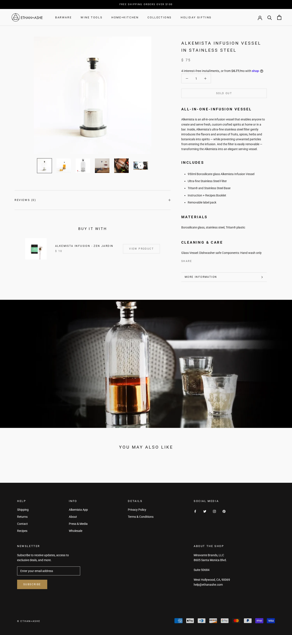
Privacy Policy (137, 509)
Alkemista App (78, 509)
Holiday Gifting (196, 17)
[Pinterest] (207, 260)
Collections (159, 17)
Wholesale (75, 531)
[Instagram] (214, 511)
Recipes (22, 531)
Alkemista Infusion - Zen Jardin (84, 245)
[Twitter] (201, 260)
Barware (63, 17)
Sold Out (224, 93)
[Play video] (140, 165)
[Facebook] (196, 260)
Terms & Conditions (140, 516)
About (73, 516)
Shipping (23, 509)
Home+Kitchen (125, 17)
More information (201, 276)
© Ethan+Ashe (28, 621)
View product (141, 248)
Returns (22, 516)
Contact (22, 523)
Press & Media (78, 523)
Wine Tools (91, 17)
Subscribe (32, 584)
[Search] (269, 17)
